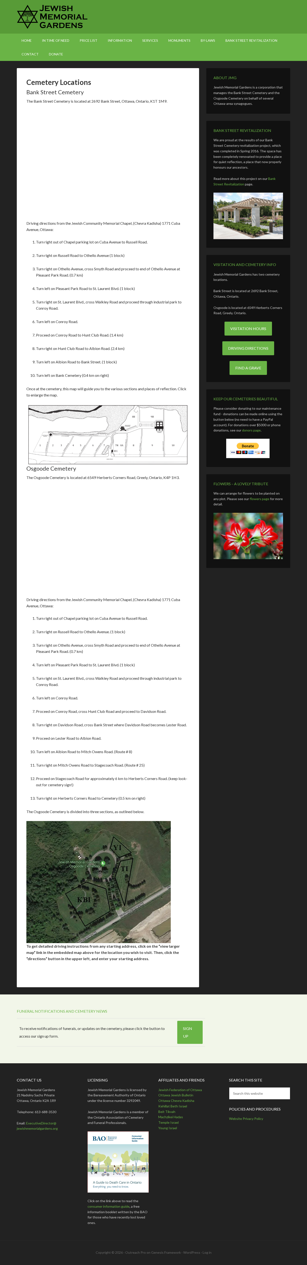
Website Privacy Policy (246, 1119)
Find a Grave (248, 368)
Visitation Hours (248, 328)
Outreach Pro (135, 1252)
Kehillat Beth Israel (172, 1106)
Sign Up (187, 1032)
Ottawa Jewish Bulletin (175, 1095)
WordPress (191, 1252)
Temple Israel (168, 1122)
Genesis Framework (166, 1252)
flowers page (259, 499)
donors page (251, 430)
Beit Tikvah (166, 1112)
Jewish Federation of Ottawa (180, 1090)
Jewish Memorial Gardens (153, 17)
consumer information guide (109, 1206)
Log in (207, 1252)
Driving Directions (248, 348)
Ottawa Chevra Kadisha (176, 1101)
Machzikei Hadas (170, 1117)
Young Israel (167, 1128)
